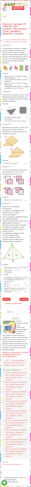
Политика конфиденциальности (12, 464)
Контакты (5, 462)
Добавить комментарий (13, 303)
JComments (26, 305)
